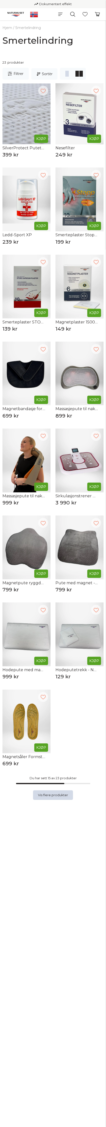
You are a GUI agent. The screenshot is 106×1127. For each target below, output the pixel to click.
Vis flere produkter (53, 795)
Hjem (7, 28)
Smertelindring (28, 28)
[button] (60, 14)
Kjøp (41, 139)
